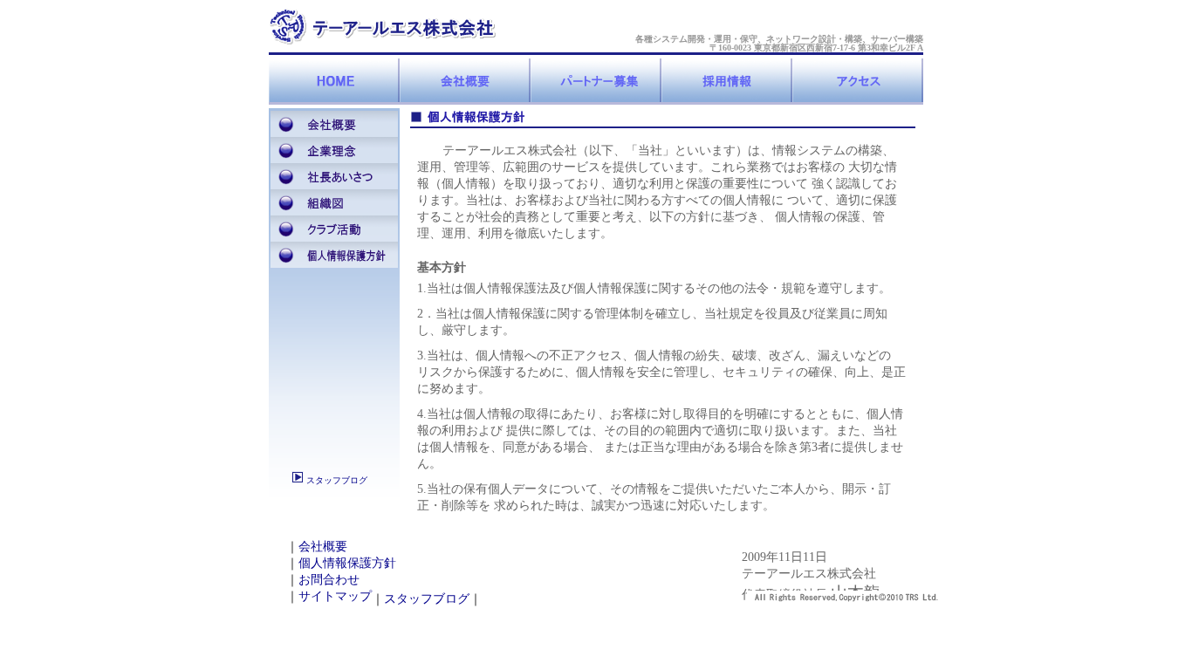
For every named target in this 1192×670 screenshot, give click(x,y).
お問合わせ (329, 579)
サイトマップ (335, 596)
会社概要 (322, 546)
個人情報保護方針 (347, 563)
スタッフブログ (335, 480)
